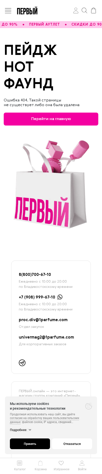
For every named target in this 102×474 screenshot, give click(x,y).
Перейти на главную (51, 119)
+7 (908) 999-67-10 (37, 298)
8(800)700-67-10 (35, 275)
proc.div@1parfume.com (43, 320)
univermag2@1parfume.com (46, 338)
